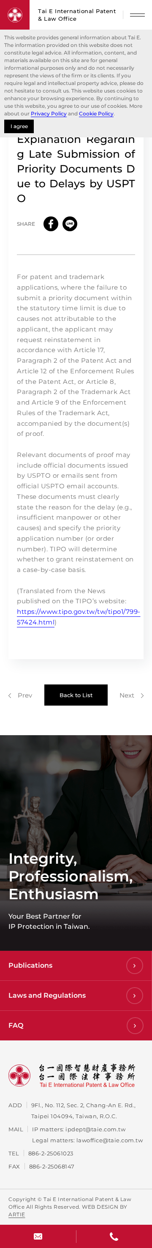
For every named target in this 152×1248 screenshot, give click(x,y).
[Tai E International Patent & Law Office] (15, 15)
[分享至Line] (69, 223)
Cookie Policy (96, 113)
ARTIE (16, 1214)
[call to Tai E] (114, 1236)
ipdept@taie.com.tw (95, 1129)
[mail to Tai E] (38, 1236)
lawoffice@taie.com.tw (109, 1140)
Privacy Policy (49, 113)
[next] (131, 695)
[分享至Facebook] (50, 223)
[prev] (20, 695)
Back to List (76, 695)
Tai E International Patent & (77, 15)
